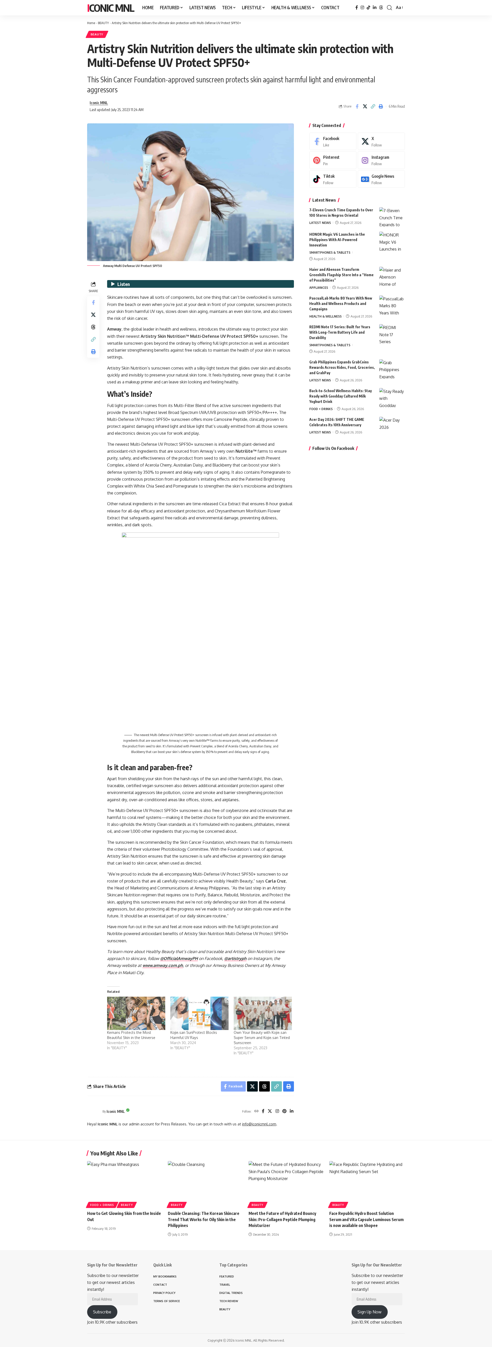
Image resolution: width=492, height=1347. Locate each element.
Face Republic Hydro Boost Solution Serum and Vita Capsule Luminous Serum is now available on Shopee (366, 1219)
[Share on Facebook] (357, 106)
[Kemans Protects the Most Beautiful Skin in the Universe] (136, 1013)
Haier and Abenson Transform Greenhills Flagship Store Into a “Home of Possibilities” (341, 274)
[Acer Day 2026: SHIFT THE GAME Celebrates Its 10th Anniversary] (392, 426)
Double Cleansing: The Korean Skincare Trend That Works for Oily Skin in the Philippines (203, 1219)
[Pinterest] (284, 1111)
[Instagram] (362, 7)
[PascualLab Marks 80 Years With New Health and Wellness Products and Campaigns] (392, 305)
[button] (389, 7)
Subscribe (102, 1311)
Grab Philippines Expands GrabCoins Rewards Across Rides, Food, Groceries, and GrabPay (342, 367)
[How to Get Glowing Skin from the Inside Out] (125, 1183)
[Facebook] (356, 7)
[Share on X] (364, 106)
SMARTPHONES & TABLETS (329, 252)
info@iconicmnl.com (259, 1124)
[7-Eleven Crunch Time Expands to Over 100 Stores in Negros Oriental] (392, 216)
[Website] (256, 1111)
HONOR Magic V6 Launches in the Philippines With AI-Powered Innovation (337, 239)
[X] (269, 1111)
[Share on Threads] (93, 327)
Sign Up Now (369, 1311)
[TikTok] (368, 7)
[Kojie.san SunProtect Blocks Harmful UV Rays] (199, 1013)
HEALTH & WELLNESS (325, 316)
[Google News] (381, 179)
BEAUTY (103, 23)
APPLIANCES (318, 287)
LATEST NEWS (320, 223)
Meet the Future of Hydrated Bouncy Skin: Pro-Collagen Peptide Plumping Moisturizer (282, 1219)
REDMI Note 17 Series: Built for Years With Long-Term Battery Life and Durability (339, 332)
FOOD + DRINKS (321, 409)
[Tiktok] (332, 179)
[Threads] (381, 7)
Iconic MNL (110, 8)
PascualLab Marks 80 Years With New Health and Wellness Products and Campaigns (340, 303)
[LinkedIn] (375, 7)
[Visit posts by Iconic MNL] (93, 1111)
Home (91, 23)
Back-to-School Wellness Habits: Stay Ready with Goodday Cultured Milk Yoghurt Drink (340, 396)
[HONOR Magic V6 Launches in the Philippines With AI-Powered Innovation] (392, 241)
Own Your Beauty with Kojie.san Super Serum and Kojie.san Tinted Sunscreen (262, 1037)
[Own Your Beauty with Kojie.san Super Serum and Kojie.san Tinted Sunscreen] (263, 1013)
